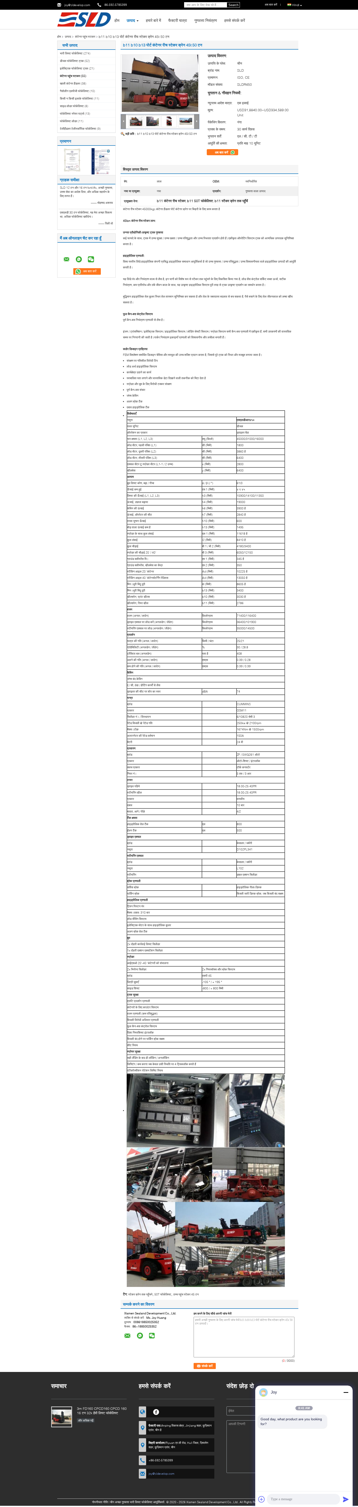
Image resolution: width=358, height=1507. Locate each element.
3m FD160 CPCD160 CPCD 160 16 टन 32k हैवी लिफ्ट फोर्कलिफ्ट (102, 1410)
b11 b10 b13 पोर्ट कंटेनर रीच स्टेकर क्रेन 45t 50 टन (167, 134)
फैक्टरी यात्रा (177, 20)
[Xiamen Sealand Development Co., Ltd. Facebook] (156, 1411)
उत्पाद (131, 20)
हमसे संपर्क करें (234, 20)
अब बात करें (222, 152)
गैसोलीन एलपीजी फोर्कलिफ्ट (74, 91)
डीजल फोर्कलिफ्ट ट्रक (72, 61)
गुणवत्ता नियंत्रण (205, 20)
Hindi (295, 5)
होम (116, 20)
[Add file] (261, 1499)
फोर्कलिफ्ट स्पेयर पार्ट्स (72, 113)
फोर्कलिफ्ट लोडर (68, 121)
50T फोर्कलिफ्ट (162, 1294)
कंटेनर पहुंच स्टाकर (85, 36)
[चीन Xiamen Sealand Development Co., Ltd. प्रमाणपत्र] (71, 161)
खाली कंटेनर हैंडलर (70, 83)
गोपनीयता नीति (100, 1502)
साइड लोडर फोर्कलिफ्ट (72, 106)
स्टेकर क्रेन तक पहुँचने (140, 1294)
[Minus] (346, 1392)
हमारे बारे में (153, 20)
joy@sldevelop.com (77, 5)
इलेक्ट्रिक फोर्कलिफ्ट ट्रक (74, 68)
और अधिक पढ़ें (85, 1420)
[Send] (346, 1499)
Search (233, 5)
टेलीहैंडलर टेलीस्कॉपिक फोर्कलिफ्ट (78, 128)
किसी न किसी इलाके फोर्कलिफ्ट (76, 98)
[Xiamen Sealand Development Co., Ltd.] (84, 19)
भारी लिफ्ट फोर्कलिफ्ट (71, 53)
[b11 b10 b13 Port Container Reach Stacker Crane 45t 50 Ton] (160, 83)
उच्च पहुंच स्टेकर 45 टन (186, 1294)
